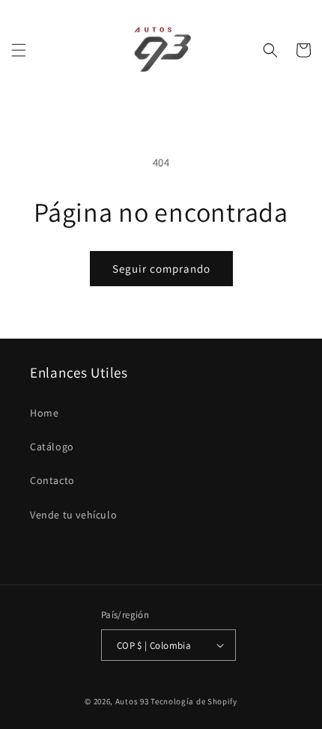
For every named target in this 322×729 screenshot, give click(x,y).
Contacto (52, 480)
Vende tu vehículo (73, 514)
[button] (18, 50)
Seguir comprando (161, 268)
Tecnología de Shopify (194, 701)
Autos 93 (132, 701)
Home (44, 413)
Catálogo (52, 446)
